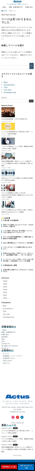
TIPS (6, 87)
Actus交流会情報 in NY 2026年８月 (14, 119)
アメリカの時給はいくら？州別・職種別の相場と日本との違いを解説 (17, 147)
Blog (5, 82)
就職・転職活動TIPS (8, 332)
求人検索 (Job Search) (9, 346)
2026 (5, 281)
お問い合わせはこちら (26, 467)
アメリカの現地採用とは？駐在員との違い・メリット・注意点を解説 (17, 133)
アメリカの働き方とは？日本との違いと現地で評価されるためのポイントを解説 (17, 211)
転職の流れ (5, 334)
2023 (5, 289)
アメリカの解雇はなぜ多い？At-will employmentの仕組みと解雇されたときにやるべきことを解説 (17, 195)
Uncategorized (10, 92)
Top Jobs (7, 90)
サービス (6, 353)
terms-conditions (17, 423)
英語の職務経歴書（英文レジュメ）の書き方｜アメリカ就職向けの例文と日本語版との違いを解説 (17, 163)
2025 (5, 284)
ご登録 (3, 330)
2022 (5, 292)
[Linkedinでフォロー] (22, 417)
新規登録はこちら (8, 466)
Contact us (5, 343)
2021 (5, 295)
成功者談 (4, 337)
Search (4, 98)
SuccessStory (9, 85)
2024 (5, 287)
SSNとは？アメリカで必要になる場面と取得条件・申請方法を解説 (17, 179)
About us (4, 348)
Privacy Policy (17, 455)
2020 (5, 298)
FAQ (2, 341)
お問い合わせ (7, 360)
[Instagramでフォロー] (13, 417)
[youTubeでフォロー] (17, 417)
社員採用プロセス (9, 358)
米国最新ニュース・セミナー (13, 356)
